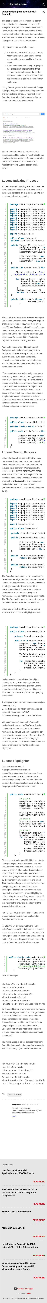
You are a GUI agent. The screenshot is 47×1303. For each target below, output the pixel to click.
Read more (39, 1182)
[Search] (43, 5)
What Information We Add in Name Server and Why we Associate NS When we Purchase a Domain (19, 1266)
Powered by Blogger (25, 1289)
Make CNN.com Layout (13, 1228)
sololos (29, 1293)
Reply (14, 1116)
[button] (43, 12)
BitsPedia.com (17, 4)
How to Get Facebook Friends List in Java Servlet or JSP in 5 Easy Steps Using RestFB (19, 1192)
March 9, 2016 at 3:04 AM (30, 1105)
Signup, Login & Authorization (16, 1211)
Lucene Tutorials (14, 1095)
